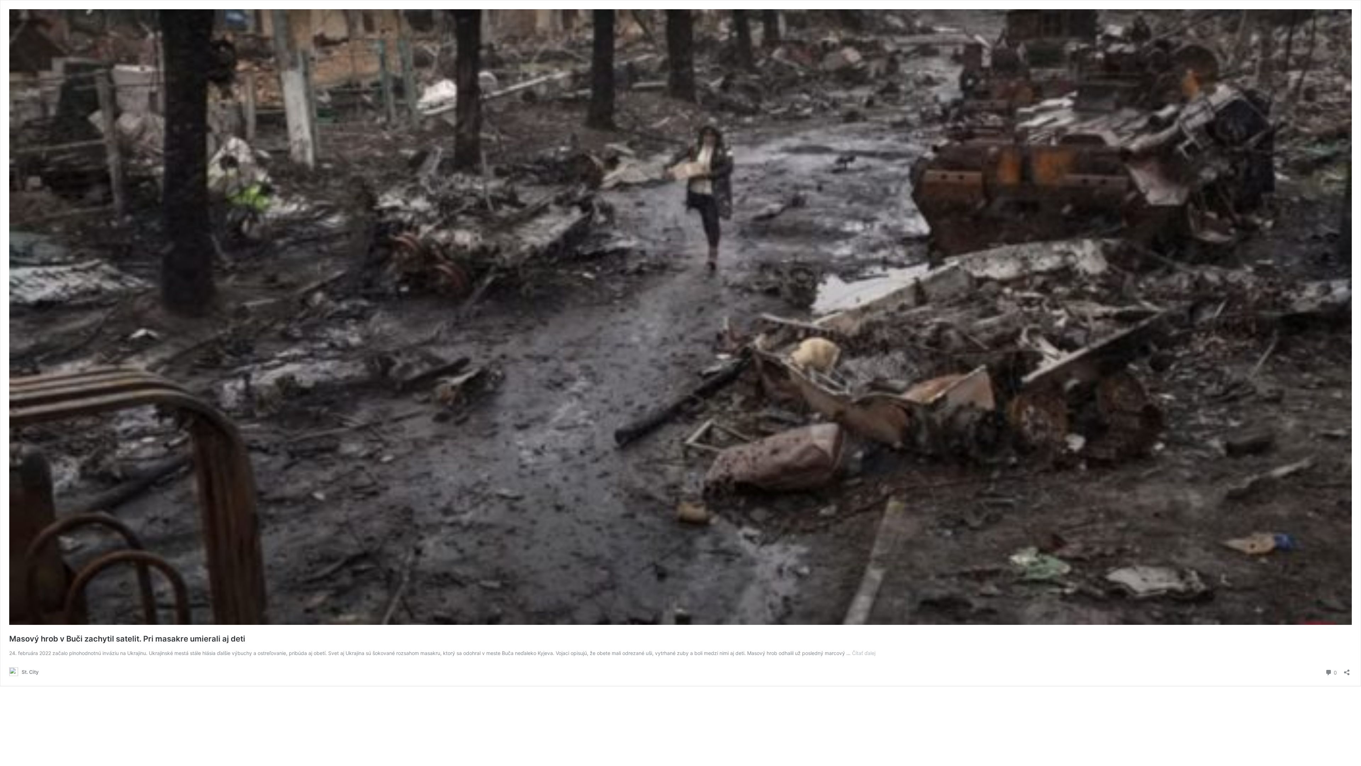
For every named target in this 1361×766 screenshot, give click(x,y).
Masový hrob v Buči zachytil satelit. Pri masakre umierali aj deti (127, 638)
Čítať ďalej (863, 653)
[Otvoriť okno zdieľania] (1347, 670)
